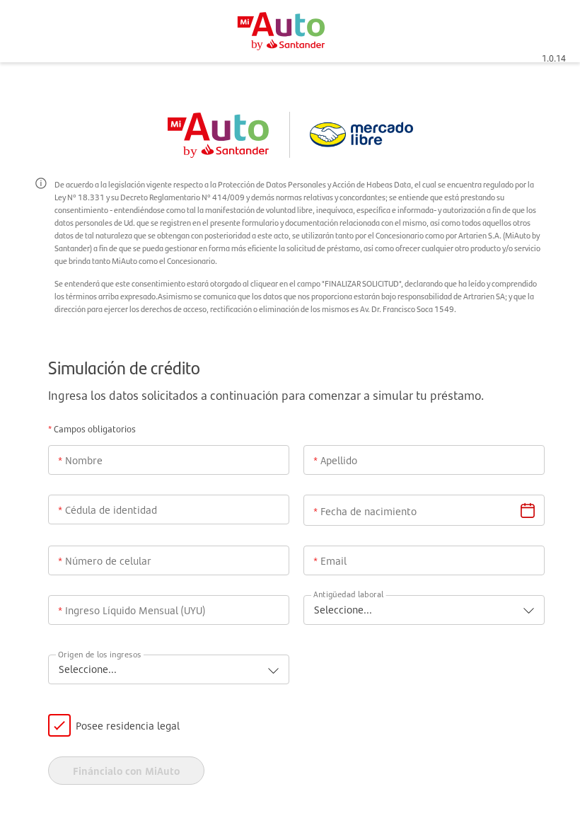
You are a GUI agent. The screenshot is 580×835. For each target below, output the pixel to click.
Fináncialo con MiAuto (126, 771)
